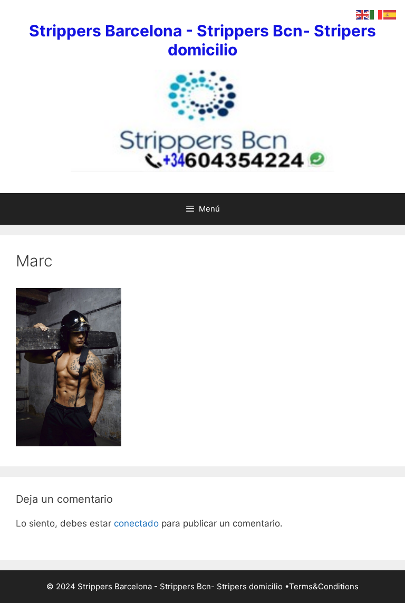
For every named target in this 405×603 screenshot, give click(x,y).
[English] (363, 14)
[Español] (390, 14)
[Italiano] (376, 14)
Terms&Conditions (324, 586)
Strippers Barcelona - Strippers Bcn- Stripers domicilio (202, 40)
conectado (136, 523)
